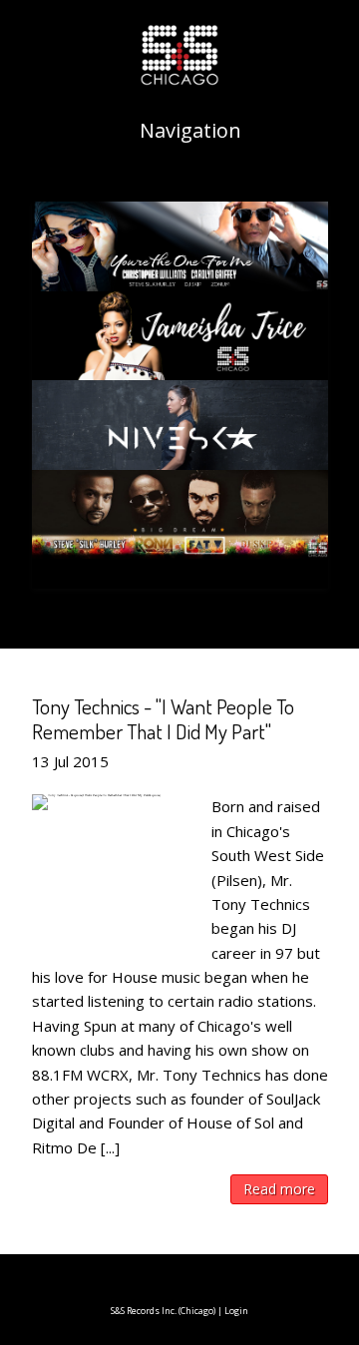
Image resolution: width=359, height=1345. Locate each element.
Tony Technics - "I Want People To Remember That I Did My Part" (163, 718)
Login (236, 1310)
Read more (279, 1188)
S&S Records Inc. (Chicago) (163, 1310)
